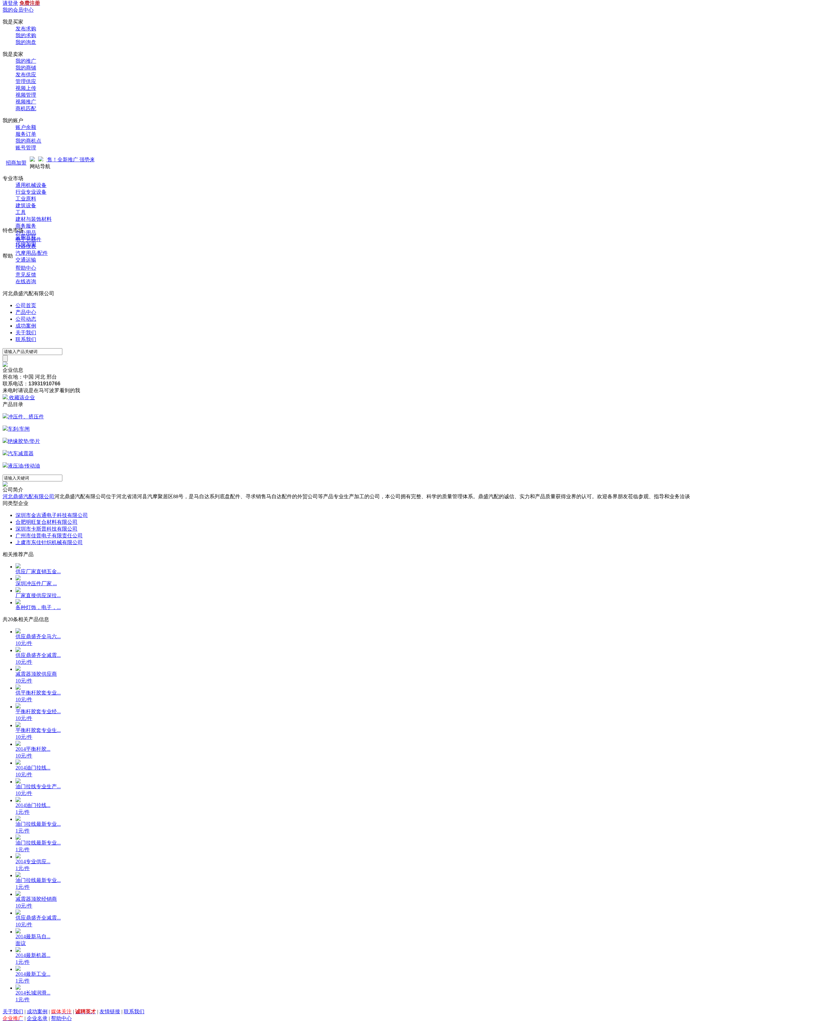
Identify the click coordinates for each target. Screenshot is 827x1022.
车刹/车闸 (19, 429)
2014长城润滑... (33, 992)
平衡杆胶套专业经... (38, 711)
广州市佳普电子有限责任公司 (49, 535)
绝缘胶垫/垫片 (24, 441)
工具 (21, 212)
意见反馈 (26, 274)
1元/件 (23, 812)
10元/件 (24, 643)
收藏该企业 (22, 397)
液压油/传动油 (24, 465)
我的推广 (26, 61)
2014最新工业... (33, 974)
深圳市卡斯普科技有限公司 (47, 529)
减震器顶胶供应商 (36, 674)
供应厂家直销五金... (38, 571)
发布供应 (26, 74)
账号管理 (26, 147)
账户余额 (26, 127)
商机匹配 (26, 108)
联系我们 (26, 339)
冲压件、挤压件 (26, 416)
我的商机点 (28, 141)
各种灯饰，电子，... (38, 607)
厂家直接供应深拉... (38, 595)
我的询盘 (26, 42)
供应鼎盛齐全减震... (38, 655)
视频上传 (26, 88)
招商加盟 (16, 163)
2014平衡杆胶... (33, 749)
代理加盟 (26, 244)
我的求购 (26, 35)
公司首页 (26, 305)
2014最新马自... (33, 936)
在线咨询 (26, 281)
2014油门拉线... (33, 767)
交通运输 (26, 260)
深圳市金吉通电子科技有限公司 (52, 515)
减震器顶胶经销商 (36, 899)
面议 (21, 943)
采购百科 (26, 237)
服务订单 (26, 134)
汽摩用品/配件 (32, 253)
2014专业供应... (33, 861)
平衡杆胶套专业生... (38, 730)
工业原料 (26, 198)
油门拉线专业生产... (38, 786)
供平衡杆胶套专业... (38, 692)
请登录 (10, 3)
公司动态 (26, 319)
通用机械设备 (31, 185)
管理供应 (26, 81)
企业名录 (37, 1018)
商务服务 (26, 226)
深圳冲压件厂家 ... (36, 583)
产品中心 (26, 312)
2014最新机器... (33, 955)
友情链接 (109, 1011)
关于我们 (26, 332)
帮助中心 (26, 268)
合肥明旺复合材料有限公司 (47, 522)
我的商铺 (26, 67)
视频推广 (26, 101)
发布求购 (26, 28)
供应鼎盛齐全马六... (38, 636)
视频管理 (26, 95)
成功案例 (26, 325)
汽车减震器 (21, 453)
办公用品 (26, 232)
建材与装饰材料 (34, 219)
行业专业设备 (31, 192)
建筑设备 (26, 205)
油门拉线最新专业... (38, 824)
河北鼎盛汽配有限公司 (28, 496)
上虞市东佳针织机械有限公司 (49, 542)
